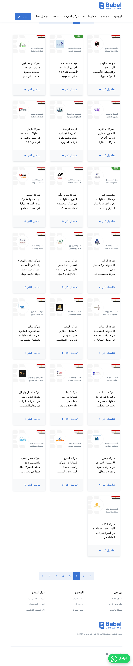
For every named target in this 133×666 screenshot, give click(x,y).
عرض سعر (23, 16)
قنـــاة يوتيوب (116, 610)
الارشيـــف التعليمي (35, 610)
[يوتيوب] (106, 654)
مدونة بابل (79, 604)
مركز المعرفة (71, 16)
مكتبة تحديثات (115, 604)
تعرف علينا (117, 598)
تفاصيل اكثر (108, 89)
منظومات (91, 16)
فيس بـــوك (78, 610)
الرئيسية (118, 16)
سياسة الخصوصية (36, 598)
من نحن (105, 16)
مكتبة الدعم (78, 598)
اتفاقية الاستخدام (37, 604)
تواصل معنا (42, 16)
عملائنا (56, 16)
